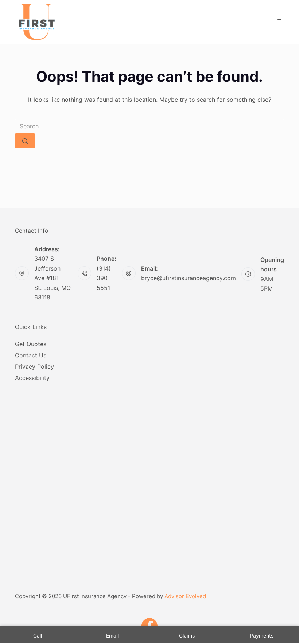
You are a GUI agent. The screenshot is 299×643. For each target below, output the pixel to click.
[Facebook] (149, 626)
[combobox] (149, 126)
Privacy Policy (34, 366)
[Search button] (25, 140)
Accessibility (32, 377)
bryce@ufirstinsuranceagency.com (188, 278)
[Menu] (280, 22)
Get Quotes (30, 344)
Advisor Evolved (185, 596)
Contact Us (30, 355)
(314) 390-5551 (104, 278)
